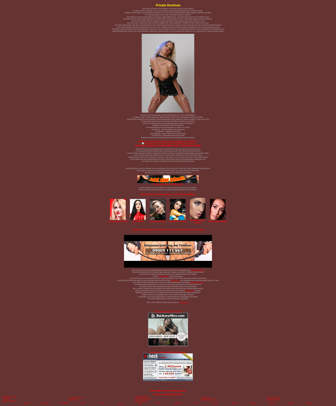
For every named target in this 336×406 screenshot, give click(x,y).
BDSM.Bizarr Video (10, 396)
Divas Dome (190, 291)
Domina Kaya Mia (158, 221)
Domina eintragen (141, 401)
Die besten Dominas (76, 397)
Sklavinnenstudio (197, 270)
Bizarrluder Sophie (197, 282)
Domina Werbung (9, 401)
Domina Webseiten (274, 397)
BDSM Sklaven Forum (209, 399)
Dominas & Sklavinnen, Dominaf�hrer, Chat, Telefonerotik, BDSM (168, 145)
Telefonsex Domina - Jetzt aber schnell (168, 184)
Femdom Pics (73, 399)
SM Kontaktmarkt (273, 399)
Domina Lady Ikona (177, 221)
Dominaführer (184, 302)
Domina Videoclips (142, 396)
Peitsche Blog (206, 397)
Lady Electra (175, 280)
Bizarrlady (6, 398)
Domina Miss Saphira (217, 221)
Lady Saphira (138, 221)
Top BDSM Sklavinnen (143, 398)
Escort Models (163, 276)
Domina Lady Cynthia (117, 221)
